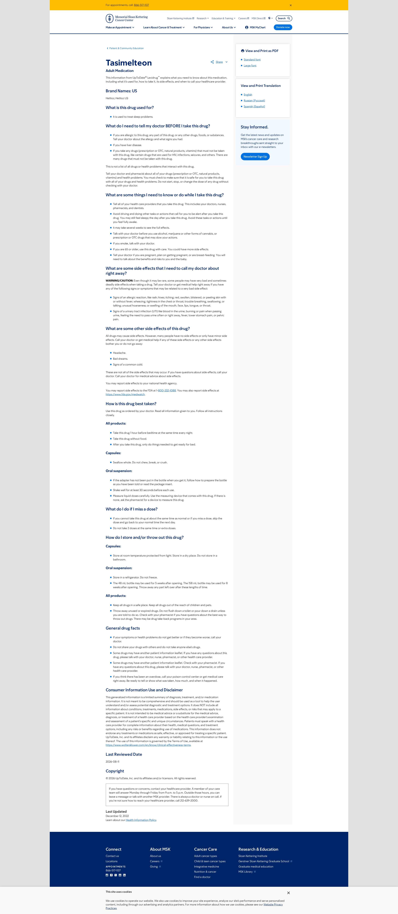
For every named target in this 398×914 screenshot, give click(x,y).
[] (254, 100)
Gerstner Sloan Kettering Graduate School (264, 861)
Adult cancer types (205, 856)
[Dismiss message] (290, 5)
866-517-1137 (141, 5)
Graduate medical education (255, 866)
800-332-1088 (167, 390)
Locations (111, 861)
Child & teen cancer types (209, 861)
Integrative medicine (206, 866)
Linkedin (124, 875)
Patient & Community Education (126, 48)
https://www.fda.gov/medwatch (125, 394)
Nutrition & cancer (205, 871)
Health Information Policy (141, 820)
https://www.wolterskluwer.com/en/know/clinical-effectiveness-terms (148, 745)
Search (282, 18)
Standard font (252, 59)
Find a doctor (202, 877)
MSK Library (245, 871)
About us (155, 856)
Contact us (112, 856)
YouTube (120, 875)
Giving (154, 866)
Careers (155, 861)
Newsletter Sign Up (255, 156)
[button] (203, 18)
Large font (250, 65)
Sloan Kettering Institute (252, 856)
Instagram (107, 875)
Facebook (111, 875)
